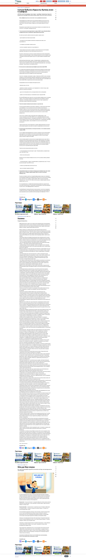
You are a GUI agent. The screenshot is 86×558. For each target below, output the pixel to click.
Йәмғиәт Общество (21, 7)
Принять (66, 556)
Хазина (28, 3)
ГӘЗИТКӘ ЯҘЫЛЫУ (61, 1)
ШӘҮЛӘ (55, 3)
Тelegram (54, 1)
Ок (44, 1)
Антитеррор (49, 1)
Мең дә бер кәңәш (44, 3)
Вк (41, 1)
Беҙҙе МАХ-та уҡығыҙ (43, 5)
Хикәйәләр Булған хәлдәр (22, 216)
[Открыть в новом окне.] (21, 199)
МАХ (67, 1)
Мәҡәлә (16, 3)
